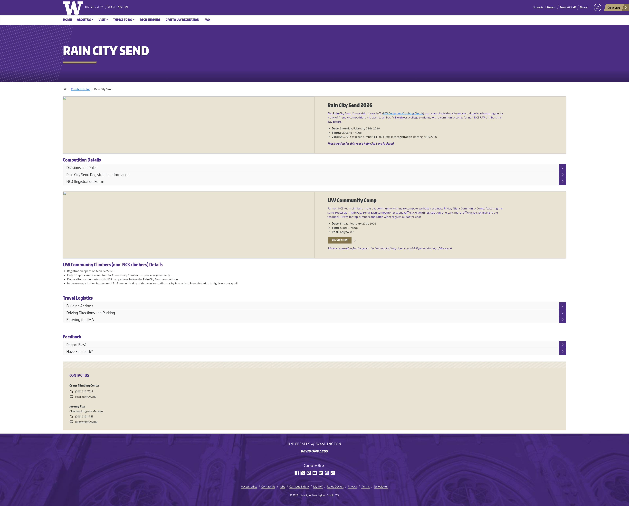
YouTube (314, 473)
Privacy (352, 486)
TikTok (333, 473)
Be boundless (314, 451)
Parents (551, 7)
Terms (365, 486)
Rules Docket (335, 486)
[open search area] (597, 7)
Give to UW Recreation (182, 20)
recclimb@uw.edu (85, 396)
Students (538, 7)
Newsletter (381, 486)
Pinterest (326, 473)
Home (67, 20)
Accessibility (249, 486)
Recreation (65, 87)
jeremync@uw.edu (86, 422)
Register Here (150, 20)
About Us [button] (84, 20)
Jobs (282, 486)
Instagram (308, 473)
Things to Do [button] (122, 20)
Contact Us (268, 486)
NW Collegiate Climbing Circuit (403, 113)
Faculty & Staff (568, 7)
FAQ (207, 20)
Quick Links (614, 7)
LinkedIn (320, 473)
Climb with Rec (80, 89)
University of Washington (73, 7)
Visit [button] (102, 20)
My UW (318, 486)
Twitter (302, 473)
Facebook (296, 473)
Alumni (583, 7)
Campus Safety (299, 486)
